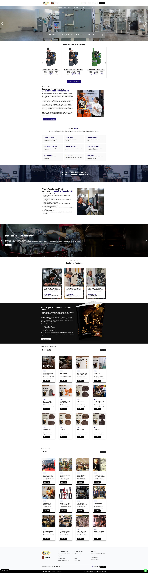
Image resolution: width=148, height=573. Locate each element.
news (44, 501)
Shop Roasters (60, 555)
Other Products (67, 7)
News (76, 558)
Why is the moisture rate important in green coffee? (82, 532)
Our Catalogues (78, 560)
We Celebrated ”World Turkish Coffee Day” (47, 504)
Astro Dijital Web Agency (101, 571)
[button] (2, 23)
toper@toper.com (94, 557)
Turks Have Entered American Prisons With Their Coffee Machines (99, 402)
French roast (80, 401)
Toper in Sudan (98, 503)
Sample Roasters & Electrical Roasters (65, 553)
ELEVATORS (97, 373)
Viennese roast (47, 429)
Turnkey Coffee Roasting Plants (64, 560)
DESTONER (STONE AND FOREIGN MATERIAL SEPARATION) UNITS (65, 402)
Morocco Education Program (65, 476)
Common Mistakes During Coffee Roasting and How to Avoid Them (48, 374)
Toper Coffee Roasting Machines (82, 504)
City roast (62, 429)
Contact (92, 7)
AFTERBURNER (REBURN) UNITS (47, 402)
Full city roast (80, 429)
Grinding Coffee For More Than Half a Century (65, 504)
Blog (44, 371)
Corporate (76, 7)
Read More (46, 380)
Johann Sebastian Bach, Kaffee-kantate (99, 476)
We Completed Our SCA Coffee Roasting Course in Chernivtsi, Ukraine (65, 532)
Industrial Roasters (61, 558)
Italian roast (97, 429)
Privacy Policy (44, 571)
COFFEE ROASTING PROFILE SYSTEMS (82, 374)
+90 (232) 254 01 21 (95, 559)
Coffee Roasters (57, 7)
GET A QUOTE (102, 566)
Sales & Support (84, 7)
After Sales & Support (79, 553)
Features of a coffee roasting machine (99, 532)
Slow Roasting (63, 373)
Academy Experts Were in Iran (81, 476)
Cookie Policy (58, 571)
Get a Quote (5, 570)
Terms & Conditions (51, 571)
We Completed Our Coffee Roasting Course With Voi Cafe (48, 532)
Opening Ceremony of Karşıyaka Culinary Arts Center (48, 476)
